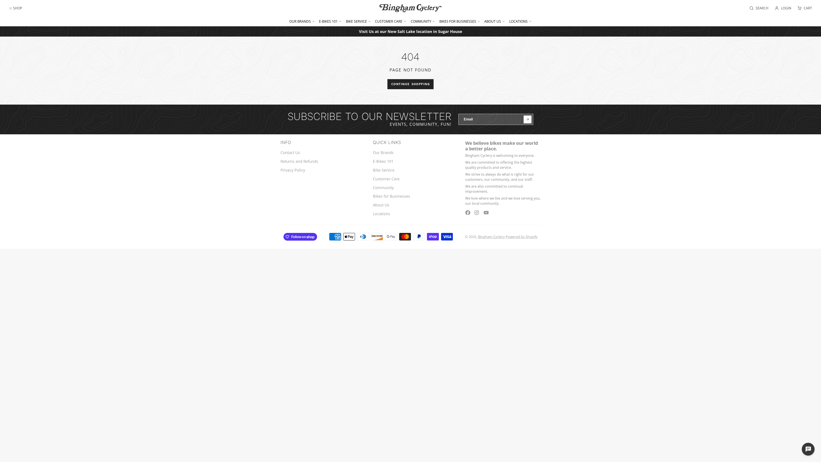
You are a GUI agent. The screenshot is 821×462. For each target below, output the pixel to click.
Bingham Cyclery (491, 236)
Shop (17, 8)
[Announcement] (410, 31)
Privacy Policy (293, 170)
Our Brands (300, 21)
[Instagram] (477, 212)
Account (783, 8)
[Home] (410, 8)
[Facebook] (467, 212)
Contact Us (290, 152)
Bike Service (356, 21)
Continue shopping (410, 84)
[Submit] (528, 119)
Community (421, 21)
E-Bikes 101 (328, 21)
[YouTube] (486, 212)
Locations (518, 21)
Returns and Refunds (299, 161)
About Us (492, 21)
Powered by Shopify (521, 236)
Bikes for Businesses (457, 21)
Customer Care (388, 21)
